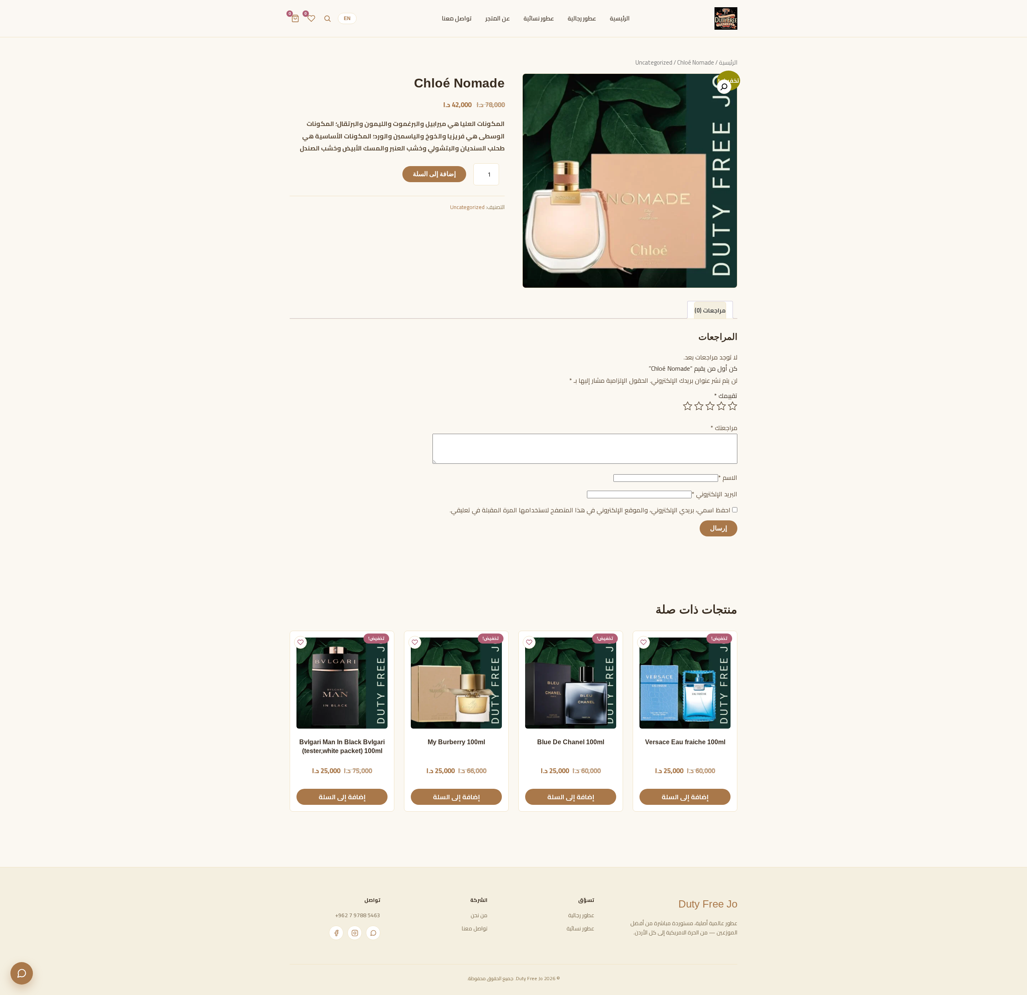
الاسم (727, 477)
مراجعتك (723, 428)
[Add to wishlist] (643, 642)
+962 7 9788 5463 (357, 915)
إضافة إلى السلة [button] (685, 797)
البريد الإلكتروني (714, 494)
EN (347, 18)
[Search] (327, 18)
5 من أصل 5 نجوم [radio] (687, 406)
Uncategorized (467, 207)
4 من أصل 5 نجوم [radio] (699, 406)
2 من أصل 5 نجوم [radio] (721, 406)
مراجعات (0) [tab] (710, 310)
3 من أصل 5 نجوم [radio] (710, 406)
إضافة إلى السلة (434, 174)
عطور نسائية (580, 928)
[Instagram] (354, 933)
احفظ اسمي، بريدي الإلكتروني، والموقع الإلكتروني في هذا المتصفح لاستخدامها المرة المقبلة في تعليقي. (590, 510)
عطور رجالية (581, 915)
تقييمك (725, 396)
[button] (724, 86)
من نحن (479, 915)
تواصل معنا (474, 928)
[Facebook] (336, 933)
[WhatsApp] (373, 933)
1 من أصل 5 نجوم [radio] (732, 406)
